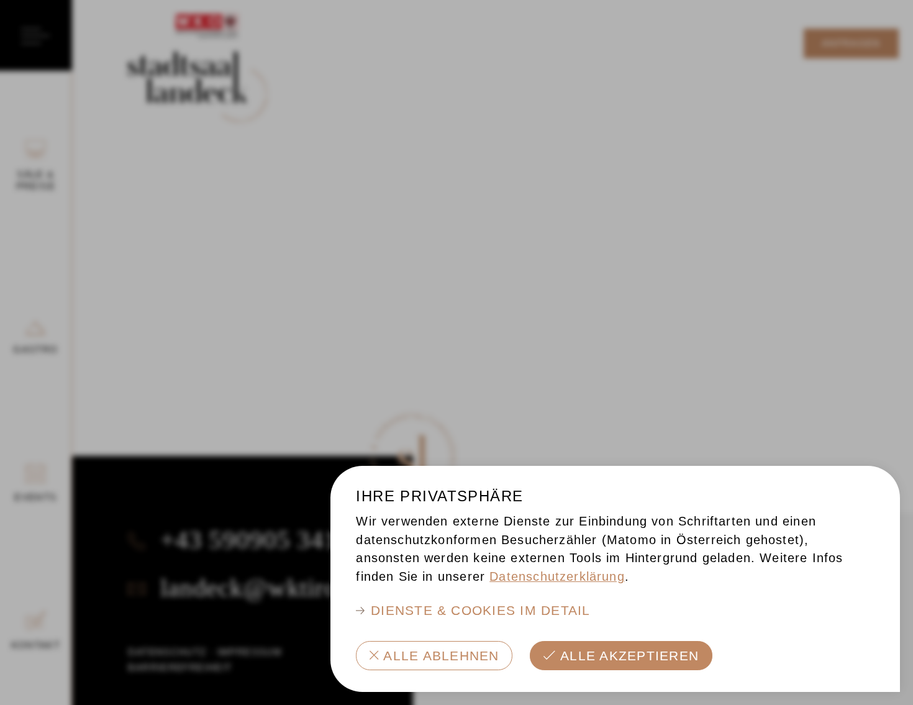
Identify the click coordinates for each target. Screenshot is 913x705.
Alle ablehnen (441, 655)
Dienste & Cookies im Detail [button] (480, 610)
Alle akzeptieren (629, 655)
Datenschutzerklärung (557, 576)
